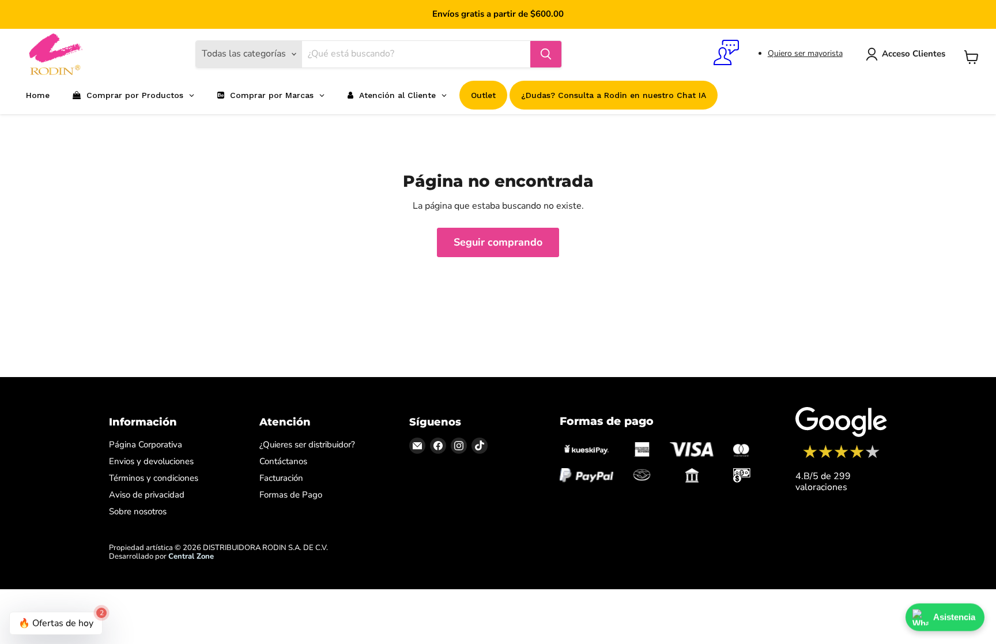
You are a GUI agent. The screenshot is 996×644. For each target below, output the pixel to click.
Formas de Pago (290, 494)
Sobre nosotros (138, 511)
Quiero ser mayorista (805, 53)
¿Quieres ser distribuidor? (307, 444)
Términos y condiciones (153, 478)
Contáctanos (283, 461)
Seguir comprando (498, 242)
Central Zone (191, 556)
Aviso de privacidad (146, 494)
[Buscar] (545, 54)
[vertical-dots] (841, 456)
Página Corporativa (145, 444)
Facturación (281, 478)
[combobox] (416, 54)
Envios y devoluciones (151, 461)
